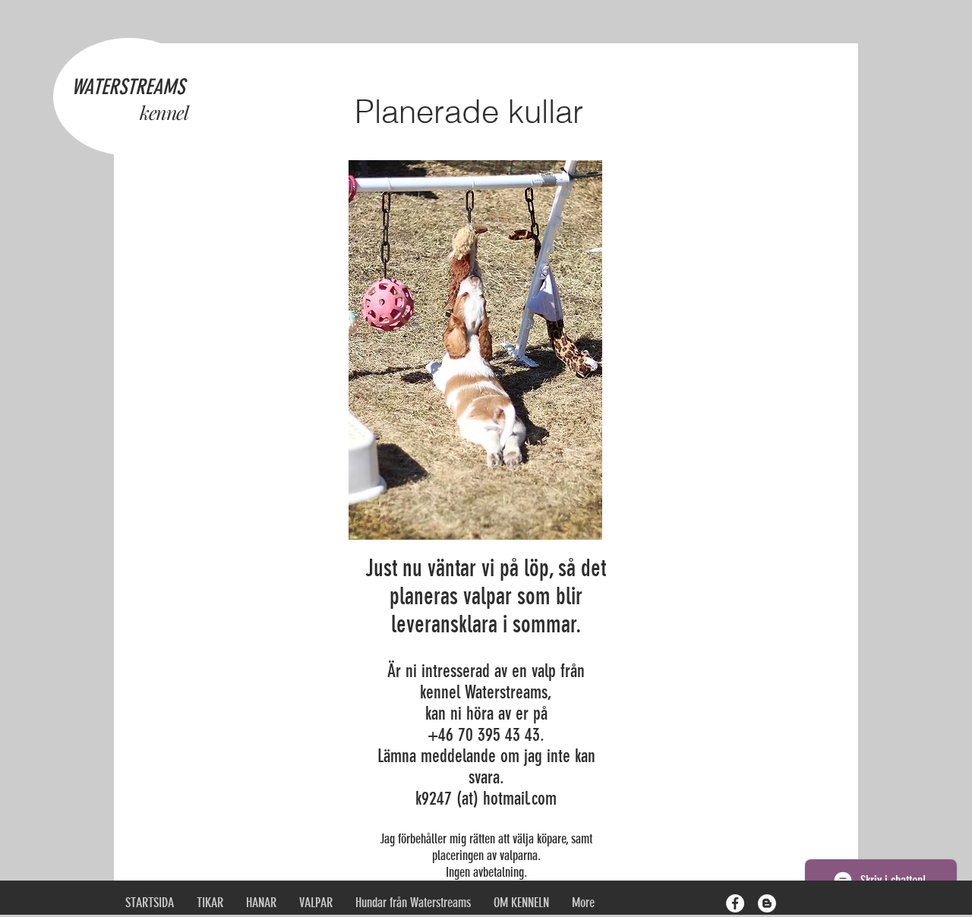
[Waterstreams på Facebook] (735, 903)
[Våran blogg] (767, 903)
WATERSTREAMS (128, 86)
